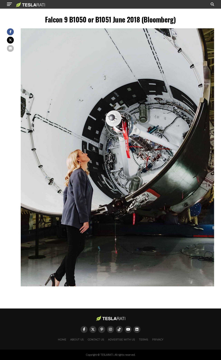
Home (62, 339)
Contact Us (96, 339)
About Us (77, 339)
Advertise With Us (121, 339)
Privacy (157, 339)
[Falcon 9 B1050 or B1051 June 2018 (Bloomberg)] (117, 285)
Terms (143, 339)
